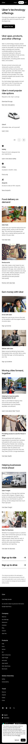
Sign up (21, 2)
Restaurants (6, 262)
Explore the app (8, 26)
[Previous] (19, 140)
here (19, 735)
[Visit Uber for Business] (14, 519)
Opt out (17, 740)
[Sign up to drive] (14, 304)
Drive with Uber (7, 314)
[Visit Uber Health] (14, 423)
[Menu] (25, 2)
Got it (23, 740)
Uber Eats (5, 225)
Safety (4, 149)
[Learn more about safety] (3, 146)
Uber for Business (7, 530)
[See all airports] (3, 179)
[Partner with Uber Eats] (14, 252)
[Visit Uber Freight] (14, 480)
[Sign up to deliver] (14, 338)
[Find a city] (3, 164)
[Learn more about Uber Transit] (14, 385)
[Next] (24, 140)
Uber (3, 2)
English (6, 715)
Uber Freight (6, 490)
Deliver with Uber (7, 348)
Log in (15, 2)
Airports (4, 183)
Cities (4, 167)
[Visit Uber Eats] (14, 214)
